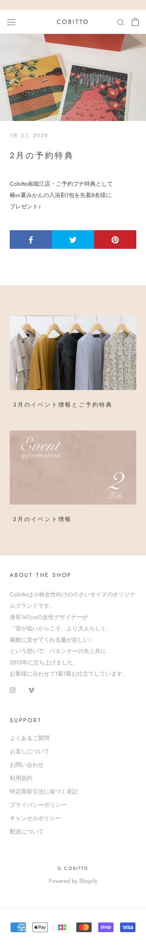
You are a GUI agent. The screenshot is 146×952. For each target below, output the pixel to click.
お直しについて (29, 751)
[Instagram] (12, 689)
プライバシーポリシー (38, 805)
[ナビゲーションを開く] (11, 22)
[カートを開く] (135, 22)
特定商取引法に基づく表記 (44, 791)
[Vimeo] (31, 689)
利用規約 (21, 778)
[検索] (121, 21)
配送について (27, 831)
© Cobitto (73, 868)
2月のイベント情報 (42, 519)
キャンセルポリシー (35, 818)
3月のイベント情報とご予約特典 (63, 405)
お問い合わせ (27, 765)
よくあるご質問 (29, 738)
